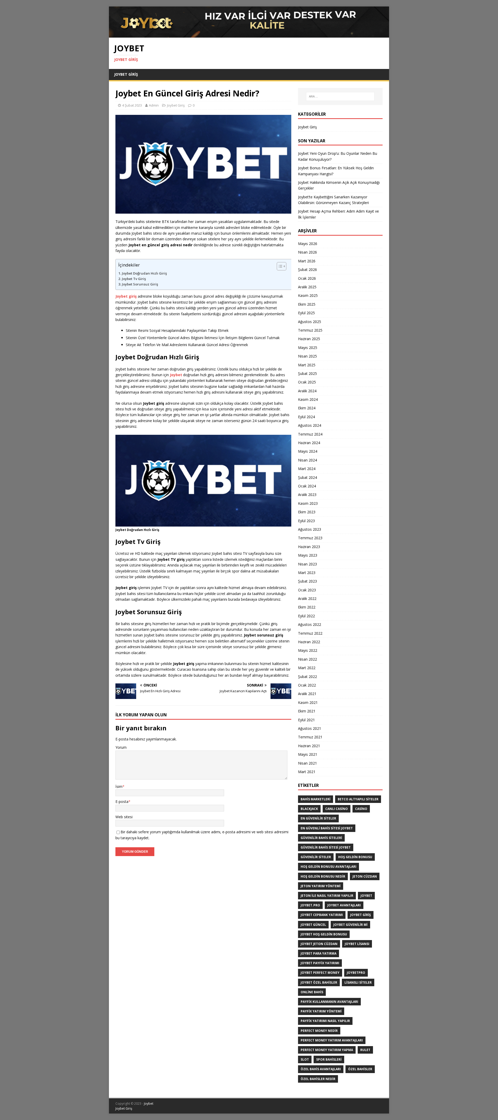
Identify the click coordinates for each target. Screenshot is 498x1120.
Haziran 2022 (309, 641)
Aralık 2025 (307, 286)
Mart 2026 (306, 260)
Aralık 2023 (307, 494)
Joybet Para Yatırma (318, 953)
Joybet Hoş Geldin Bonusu (324, 934)
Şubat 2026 (307, 269)
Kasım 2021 (308, 702)
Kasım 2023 (308, 503)
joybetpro (356, 972)
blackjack (309, 809)
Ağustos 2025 (309, 321)
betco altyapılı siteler (358, 799)
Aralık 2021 (307, 693)
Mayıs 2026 (307, 243)
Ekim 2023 (306, 511)
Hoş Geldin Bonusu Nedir (323, 876)
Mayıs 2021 (307, 754)
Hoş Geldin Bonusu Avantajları (328, 866)
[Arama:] (340, 96)
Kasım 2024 (308, 399)
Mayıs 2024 (307, 451)
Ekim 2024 (306, 407)
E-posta (121, 801)
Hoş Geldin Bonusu (355, 857)
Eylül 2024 (306, 416)
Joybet (148, 1103)
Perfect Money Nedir (319, 1030)
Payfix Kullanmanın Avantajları (329, 1001)
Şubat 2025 (307, 373)
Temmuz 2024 (310, 434)
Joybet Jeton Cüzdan (319, 944)
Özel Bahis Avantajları (321, 1069)
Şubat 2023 (307, 581)
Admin (154, 105)
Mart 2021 (306, 771)
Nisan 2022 (307, 659)
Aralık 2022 (307, 598)
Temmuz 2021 (310, 736)
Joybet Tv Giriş (134, 278)
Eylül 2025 (306, 312)
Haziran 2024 (309, 442)
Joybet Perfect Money (320, 972)
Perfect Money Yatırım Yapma (327, 1050)
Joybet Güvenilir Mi (350, 924)
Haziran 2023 (309, 546)
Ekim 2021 (306, 711)
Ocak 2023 (307, 589)
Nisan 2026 (307, 252)
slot (305, 1059)
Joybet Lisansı (357, 944)
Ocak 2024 (307, 486)
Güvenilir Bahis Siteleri (321, 838)
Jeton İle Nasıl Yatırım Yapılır (327, 895)
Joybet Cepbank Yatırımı (322, 915)
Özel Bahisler (360, 1069)
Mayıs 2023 (307, 555)
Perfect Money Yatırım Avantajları (332, 1040)
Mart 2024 (306, 468)
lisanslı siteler (358, 982)
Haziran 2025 (309, 338)
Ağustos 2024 (309, 425)
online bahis (312, 992)
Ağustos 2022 (309, 624)
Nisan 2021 (307, 763)
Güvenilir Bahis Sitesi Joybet (326, 847)
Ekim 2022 (306, 607)
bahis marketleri (315, 799)
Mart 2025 (306, 364)
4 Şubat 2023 (132, 105)
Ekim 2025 (306, 304)
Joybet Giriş (126, 74)
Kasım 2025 (308, 295)
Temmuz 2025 (310, 330)
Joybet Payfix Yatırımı (320, 963)
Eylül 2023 (306, 520)
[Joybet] (249, 34)
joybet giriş (360, 915)
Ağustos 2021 (309, 728)
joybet (366, 895)
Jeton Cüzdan (364, 876)
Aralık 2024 (307, 390)
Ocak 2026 (307, 278)
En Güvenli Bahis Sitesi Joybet (327, 828)
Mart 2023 (306, 572)
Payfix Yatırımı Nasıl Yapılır (325, 1021)
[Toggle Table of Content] (283, 266)
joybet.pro (310, 905)
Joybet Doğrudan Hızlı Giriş (144, 273)
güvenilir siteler (316, 857)
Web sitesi (124, 816)
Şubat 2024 (307, 477)
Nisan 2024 (307, 460)
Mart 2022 (306, 667)
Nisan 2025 (307, 356)
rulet (365, 1050)
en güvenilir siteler (318, 818)
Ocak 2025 (307, 382)
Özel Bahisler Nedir (318, 1079)
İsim (118, 786)
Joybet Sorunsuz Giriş (140, 284)
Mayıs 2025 (307, 347)
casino (361, 809)
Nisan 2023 (307, 564)
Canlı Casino (336, 809)
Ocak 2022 (307, 685)
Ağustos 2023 (309, 529)
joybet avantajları (344, 905)
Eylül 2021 (306, 719)
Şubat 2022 (307, 676)
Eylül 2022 (306, 615)
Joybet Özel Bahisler (319, 982)
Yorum (121, 747)
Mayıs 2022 (307, 650)
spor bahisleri (329, 1059)
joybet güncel (313, 924)
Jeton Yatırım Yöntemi (321, 886)
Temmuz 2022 (310, 633)
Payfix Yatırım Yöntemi (321, 1011)
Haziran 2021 (309, 745)
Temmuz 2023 (310, 537)
